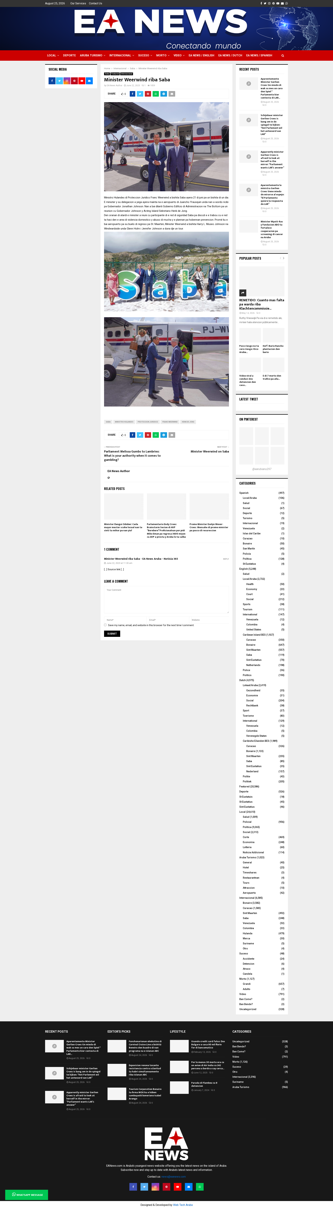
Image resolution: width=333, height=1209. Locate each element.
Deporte (69, 55)
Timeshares (250, 872)
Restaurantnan (251, 877)
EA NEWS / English (201, 55)
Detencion (248, 963)
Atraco (246, 968)
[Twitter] (144, 1187)
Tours (246, 882)
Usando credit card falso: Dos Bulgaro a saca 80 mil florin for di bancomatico (208, 1044)
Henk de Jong (188, 422)
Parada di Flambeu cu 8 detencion (204, 1084)
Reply (226, 559)
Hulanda (247, 933)
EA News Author (114, 85)
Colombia (251, 624)
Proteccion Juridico (148, 422)
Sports (246, 604)
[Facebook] (133, 1187)
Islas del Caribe (252, 533)
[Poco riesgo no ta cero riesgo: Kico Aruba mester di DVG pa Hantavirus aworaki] (250, 335)
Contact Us (95, 3)
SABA (108, 422)
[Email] (189, 1187)
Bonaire (247, 543)
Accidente (248, 958)
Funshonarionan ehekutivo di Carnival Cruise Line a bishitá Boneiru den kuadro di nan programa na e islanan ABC (145, 1046)
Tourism (247, 609)
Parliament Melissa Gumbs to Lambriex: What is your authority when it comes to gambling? (132, 456)
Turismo (247, 518)
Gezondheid (253, 690)
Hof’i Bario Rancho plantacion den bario (273, 349)
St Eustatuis (246, 796)
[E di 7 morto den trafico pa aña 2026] (273, 365)
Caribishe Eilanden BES (256, 741)
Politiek (247, 781)
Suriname (248, 943)
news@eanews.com (173, 1176)
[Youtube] (177, 1187)
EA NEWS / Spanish (259, 55)
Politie (246, 776)
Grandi (247, 983)
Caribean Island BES (254, 634)
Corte (246, 837)
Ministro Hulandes (124, 422)
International (250, 614)
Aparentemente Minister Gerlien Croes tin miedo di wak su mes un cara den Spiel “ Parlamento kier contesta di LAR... (272, 88)
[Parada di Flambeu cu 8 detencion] (179, 1087)
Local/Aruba (250, 498)
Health (250, 584)
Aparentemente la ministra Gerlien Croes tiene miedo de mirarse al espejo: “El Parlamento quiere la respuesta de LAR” (272, 194)
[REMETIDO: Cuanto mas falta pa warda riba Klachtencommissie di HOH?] (261, 281)
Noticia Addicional (253, 852)
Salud (246, 503)
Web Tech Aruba (183, 1205)
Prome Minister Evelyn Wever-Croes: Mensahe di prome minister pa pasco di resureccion (209, 527)
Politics (247, 675)
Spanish (244, 493)
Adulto (246, 989)
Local (51, 55)
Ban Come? (245, 999)
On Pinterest (248, 419)
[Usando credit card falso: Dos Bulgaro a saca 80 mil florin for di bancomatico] (179, 1046)
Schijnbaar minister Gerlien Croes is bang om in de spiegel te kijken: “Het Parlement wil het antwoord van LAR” (272, 124)
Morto (161, 55)
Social (246, 508)
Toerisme (248, 715)
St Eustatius (249, 563)
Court (249, 594)
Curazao (248, 538)
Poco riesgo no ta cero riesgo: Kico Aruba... (249, 349)
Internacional (120, 55)
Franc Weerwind (170, 422)
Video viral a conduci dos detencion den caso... (247, 380)
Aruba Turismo (91, 55)
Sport (246, 710)
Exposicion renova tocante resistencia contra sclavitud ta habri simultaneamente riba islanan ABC (145, 1070)
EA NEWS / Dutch (230, 55)
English (243, 568)
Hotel (246, 867)
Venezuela (249, 528)
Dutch (242, 680)
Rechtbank (252, 705)
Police (246, 670)
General (247, 862)
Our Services (78, 3)
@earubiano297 (261, 469)
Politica (247, 827)
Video (178, 55)
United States (253, 629)
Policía (247, 553)
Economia (248, 842)
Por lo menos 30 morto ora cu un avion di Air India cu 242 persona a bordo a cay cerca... (207, 1065)
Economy (251, 589)
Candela (247, 973)
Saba (107, 74)
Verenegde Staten (256, 735)
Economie (252, 695)
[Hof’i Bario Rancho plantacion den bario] (273, 335)
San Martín (249, 548)
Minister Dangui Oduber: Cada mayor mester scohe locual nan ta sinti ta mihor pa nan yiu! (123, 527)
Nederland (252, 771)
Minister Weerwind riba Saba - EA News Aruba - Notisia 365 (141, 559)
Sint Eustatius (254, 660)
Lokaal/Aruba (250, 685)
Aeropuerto (249, 892)
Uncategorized (247, 1009)
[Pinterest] (166, 1187)
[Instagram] (155, 1187)
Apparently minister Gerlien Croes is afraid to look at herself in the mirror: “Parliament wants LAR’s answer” (272, 160)
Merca (246, 938)
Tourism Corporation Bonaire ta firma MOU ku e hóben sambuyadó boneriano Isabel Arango (145, 1094)
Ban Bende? (246, 1004)
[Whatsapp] (200, 1187)
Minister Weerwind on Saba (210, 451)
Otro (245, 948)
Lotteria (247, 847)
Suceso (143, 55)
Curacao (251, 639)
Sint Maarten (253, 649)
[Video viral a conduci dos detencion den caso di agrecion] (250, 365)
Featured (115, 74)
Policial (247, 822)
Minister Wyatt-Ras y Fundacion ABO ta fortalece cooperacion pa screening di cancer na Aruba (272, 229)
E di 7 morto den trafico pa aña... (272, 377)
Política (247, 558)
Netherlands (253, 665)
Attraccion (249, 887)
